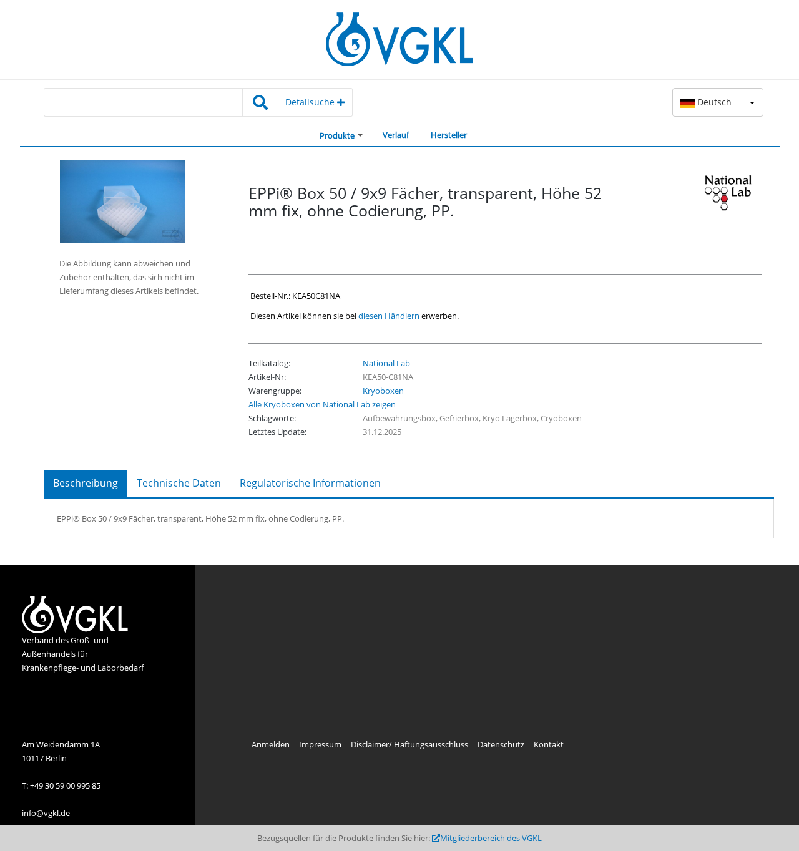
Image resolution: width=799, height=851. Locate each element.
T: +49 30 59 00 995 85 (61, 785)
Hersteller (449, 134)
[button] (717, 102)
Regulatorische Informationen (310, 483)
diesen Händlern (388, 315)
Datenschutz (501, 744)
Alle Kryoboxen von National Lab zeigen (322, 404)
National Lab (386, 363)
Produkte (337, 135)
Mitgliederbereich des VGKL (491, 838)
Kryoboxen (383, 390)
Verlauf (396, 134)
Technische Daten (179, 483)
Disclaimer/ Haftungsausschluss (409, 744)
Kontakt (549, 744)
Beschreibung (85, 483)
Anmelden (271, 744)
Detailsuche (311, 102)
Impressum (320, 744)
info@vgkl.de (46, 813)
